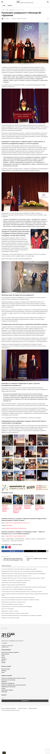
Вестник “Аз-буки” (6, 668)
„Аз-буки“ (7, 18)
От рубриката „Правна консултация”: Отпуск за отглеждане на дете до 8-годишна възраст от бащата (23, 578)
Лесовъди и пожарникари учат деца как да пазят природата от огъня (16, 575)
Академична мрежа (10, 538)
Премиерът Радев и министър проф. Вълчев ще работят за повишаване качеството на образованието (24, 573)
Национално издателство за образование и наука (25, 2)
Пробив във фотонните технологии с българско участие (13, 602)
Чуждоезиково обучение (7, 690)
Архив (3, 672)
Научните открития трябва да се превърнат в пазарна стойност (15, 613)
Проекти (3, 660)
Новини (6, 9)
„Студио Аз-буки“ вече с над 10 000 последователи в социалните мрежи (17, 589)
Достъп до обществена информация (9, 708)
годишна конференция (19, 538)
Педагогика (4, 681)
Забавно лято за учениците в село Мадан (10, 617)
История (3, 688)
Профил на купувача (33, 708)
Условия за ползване (22, 708)
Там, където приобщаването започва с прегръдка (12, 604)
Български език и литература (8, 679)
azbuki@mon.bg (22, 528)
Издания (9, 5)
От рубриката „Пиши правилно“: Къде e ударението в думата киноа (16, 580)
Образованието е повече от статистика (10, 611)
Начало (3, 9)
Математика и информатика (8, 683)
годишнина (28, 538)
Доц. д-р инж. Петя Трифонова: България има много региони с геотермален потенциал (20, 599)
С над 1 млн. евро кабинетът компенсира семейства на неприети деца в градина (19, 569)
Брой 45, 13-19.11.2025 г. (19, 9)
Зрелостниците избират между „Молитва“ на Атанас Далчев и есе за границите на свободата (21, 615)
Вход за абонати (5, 654)
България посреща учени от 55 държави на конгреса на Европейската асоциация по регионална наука (24, 587)
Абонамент (4, 659)
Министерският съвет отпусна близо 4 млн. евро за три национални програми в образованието (22, 571)
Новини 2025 (11, 9)
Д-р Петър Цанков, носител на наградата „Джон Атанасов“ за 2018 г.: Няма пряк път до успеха (22, 591)
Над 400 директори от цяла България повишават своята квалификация (17, 606)
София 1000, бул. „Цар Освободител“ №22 (15, 536)
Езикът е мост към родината (8, 608)
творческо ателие (5, 540)
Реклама (3, 662)
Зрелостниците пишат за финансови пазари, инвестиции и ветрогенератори (18, 597)
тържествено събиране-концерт (17, 540)
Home (4, 5)
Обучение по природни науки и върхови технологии (14, 684)
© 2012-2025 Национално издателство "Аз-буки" (11, 710)
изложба (33, 538)
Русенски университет (40, 538)
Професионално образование (8, 686)
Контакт (3, 657)
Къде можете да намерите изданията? (10, 652)
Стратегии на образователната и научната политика (14, 678)
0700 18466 (9, 525)
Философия (4, 691)
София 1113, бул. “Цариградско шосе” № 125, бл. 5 (17, 522)
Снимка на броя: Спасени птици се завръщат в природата (14, 582)
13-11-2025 (13, 18)
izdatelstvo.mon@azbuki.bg (11, 528)
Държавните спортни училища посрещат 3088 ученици (13, 584)
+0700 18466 (4, 643)
